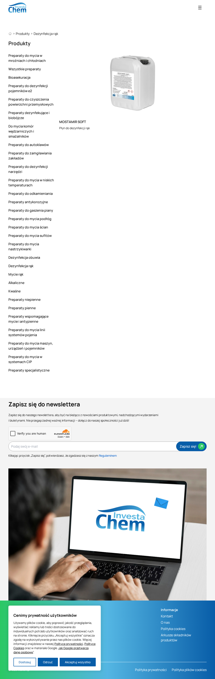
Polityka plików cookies (189, 669)
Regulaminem (108, 456)
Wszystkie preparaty (24, 69)
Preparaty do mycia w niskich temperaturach (31, 182)
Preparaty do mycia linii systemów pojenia (26, 332)
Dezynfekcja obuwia (24, 257)
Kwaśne (14, 291)
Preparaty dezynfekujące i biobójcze (29, 115)
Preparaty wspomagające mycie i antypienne (28, 319)
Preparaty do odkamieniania (30, 193)
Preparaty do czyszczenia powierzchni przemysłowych (31, 102)
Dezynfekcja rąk (20, 266)
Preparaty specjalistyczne (29, 370)
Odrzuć (48, 662)
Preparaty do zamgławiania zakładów (30, 155)
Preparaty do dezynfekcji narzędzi (28, 169)
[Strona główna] (12, 33)
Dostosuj (25, 662)
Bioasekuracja (19, 77)
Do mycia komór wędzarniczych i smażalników (21, 131)
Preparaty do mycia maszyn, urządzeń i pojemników (30, 346)
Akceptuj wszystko (77, 662)
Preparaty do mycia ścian (28, 227)
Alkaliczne (16, 282)
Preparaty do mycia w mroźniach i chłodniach (27, 58)
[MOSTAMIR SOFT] (133, 82)
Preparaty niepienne (24, 299)
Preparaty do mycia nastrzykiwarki (23, 246)
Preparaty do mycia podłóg (29, 218)
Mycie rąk (15, 274)
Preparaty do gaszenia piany (30, 210)
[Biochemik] (17, 8)
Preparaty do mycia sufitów (30, 235)
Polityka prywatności (151, 669)
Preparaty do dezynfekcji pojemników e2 (28, 88)
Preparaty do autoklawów (28, 144)
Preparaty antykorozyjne (28, 202)
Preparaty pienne (22, 308)
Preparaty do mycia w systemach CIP (25, 359)
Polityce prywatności (68, 644)
